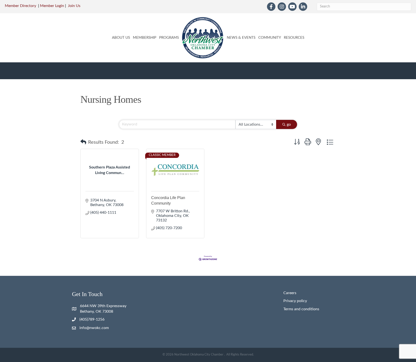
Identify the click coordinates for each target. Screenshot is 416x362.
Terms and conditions (301, 309)
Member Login (52, 6)
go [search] (289, 124)
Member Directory (20, 6)
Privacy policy (295, 301)
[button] (83, 142)
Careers (289, 293)
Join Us (74, 6)
